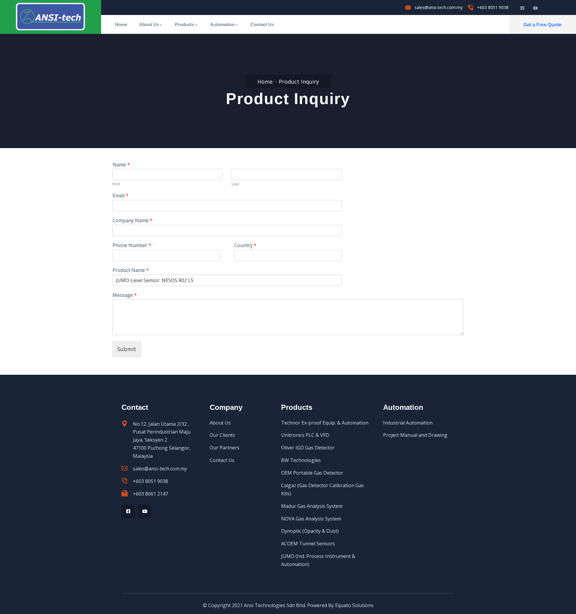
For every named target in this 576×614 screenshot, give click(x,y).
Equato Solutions (354, 605)
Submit (126, 349)
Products (184, 24)
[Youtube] (145, 511)
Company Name (132, 220)
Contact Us (262, 24)
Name (121, 165)
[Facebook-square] (128, 511)
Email (120, 195)
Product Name (130, 270)
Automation (222, 24)
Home (121, 24)
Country (245, 245)
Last (235, 183)
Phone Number (131, 245)
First (116, 183)
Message (124, 295)
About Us (149, 24)
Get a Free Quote (543, 24)
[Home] (50, 17)
